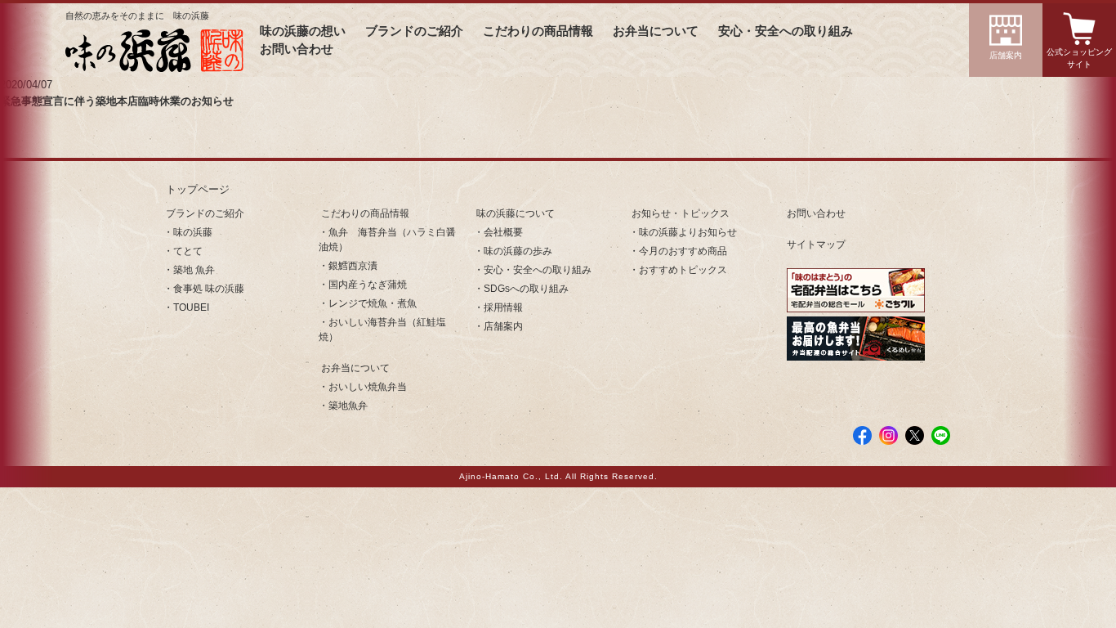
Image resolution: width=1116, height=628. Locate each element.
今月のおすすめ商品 (683, 251)
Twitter (914, 435)
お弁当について (656, 31)
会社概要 (503, 232)
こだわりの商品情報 (538, 31)
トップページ (198, 189)
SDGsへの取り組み (526, 288)
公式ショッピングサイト (1079, 58)
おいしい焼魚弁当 (367, 386)
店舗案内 (1005, 55)
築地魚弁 (348, 405)
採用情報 (503, 307)
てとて (188, 251)
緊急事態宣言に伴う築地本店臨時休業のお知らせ (117, 101)
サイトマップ (816, 244)
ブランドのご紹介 (414, 31)
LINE (940, 435)
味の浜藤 (192, 232)
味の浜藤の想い (303, 31)
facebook (862, 435)
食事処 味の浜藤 (208, 288)
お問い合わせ (296, 49)
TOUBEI (191, 307)
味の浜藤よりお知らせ (688, 232)
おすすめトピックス (683, 270)
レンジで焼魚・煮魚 (372, 303)
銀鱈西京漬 (352, 265)
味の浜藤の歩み (518, 251)
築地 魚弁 (194, 270)
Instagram (888, 435)
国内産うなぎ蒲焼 (367, 284)
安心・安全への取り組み (785, 31)
